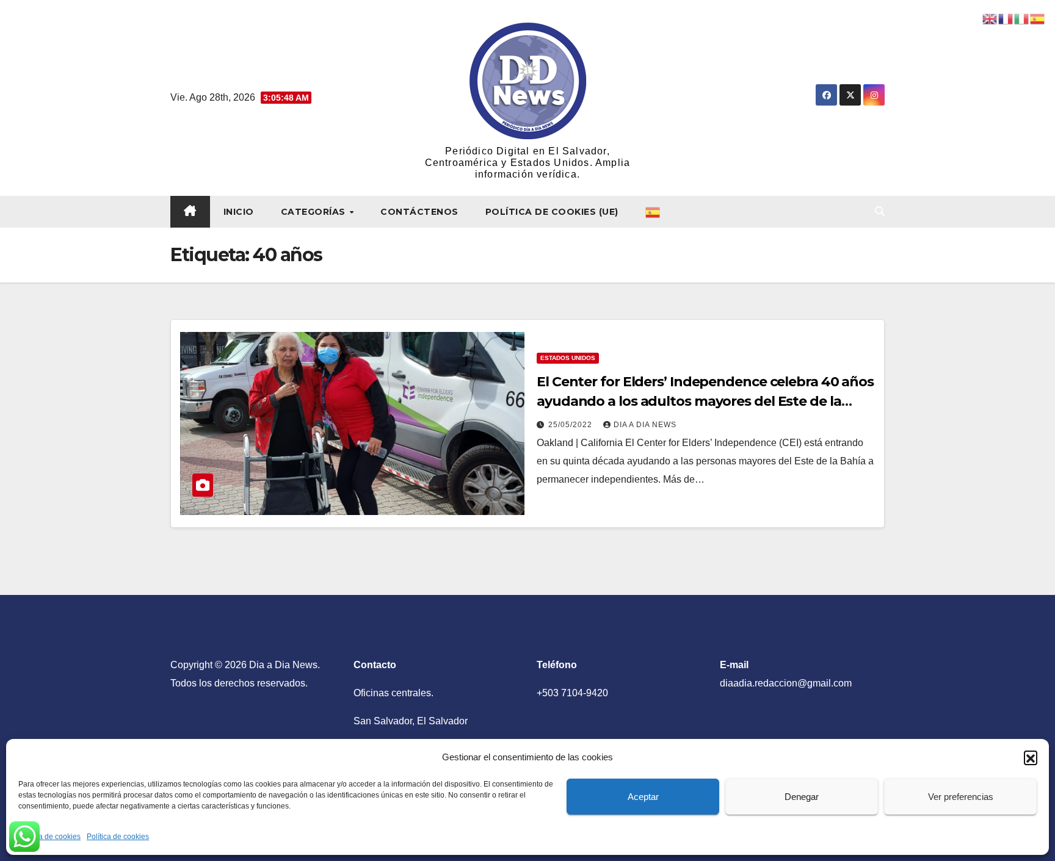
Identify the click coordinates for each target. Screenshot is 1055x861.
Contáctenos (419, 211)
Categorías (315, 211)
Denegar (802, 796)
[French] (1006, 18)
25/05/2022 (571, 424)
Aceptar (643, 796)
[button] (1030, 757)
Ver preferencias (960, 796)
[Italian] (1022, 18)
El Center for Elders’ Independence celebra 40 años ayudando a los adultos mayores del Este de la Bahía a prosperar (705, 401)
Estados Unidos (567, 358)
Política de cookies (49, 836)
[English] (990, 18)
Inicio (238, 211)
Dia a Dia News (645, 424)
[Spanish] (653, 212)
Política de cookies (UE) (551, 211)
